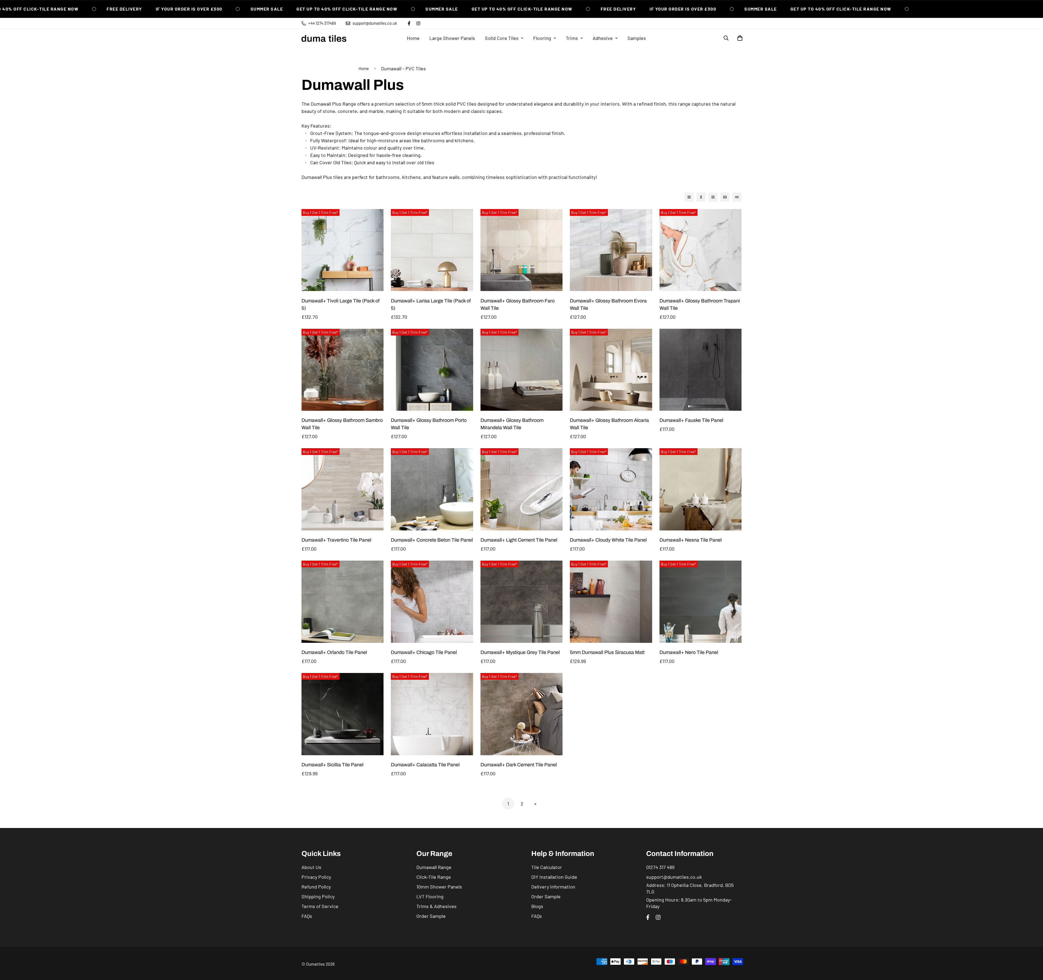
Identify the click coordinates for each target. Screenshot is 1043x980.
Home (413, 38)
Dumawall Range (433, 867)
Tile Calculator (546, 867)
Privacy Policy (316, 877)
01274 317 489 (660, 867)
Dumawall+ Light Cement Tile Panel (518, 540)
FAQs (306, 916)
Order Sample (431, 916)
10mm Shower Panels (439, 887)
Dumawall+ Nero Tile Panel (688, 652)
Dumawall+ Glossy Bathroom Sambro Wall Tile (342, 424)
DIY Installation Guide (554, 877)
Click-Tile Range (433, 877)
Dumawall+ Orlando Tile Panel (334, 652)
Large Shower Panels (452, 38)
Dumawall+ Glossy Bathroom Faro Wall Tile (517, 304)
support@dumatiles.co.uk (674, 877)
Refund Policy (316, 887)
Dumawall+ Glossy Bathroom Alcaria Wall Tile (609, 424)
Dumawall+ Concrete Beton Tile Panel (432, 540)
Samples (636, 38)
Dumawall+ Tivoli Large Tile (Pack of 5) (340, 304)
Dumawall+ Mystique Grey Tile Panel (520, 652)
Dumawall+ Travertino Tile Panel (336, 540)
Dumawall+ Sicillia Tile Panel (332, 764)
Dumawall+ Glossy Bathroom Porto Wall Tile (429, 424)
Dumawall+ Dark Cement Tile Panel (518, 764)
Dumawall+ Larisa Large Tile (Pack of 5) (431, 304)
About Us (311, 867)
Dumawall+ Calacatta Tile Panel (425, 764)
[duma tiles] (323, 38)
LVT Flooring (430, 896)
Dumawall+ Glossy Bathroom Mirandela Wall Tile (512, 424)
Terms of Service (319, 906)
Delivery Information (553, 887)
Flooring (542, 38)
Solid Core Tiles (502, 38)
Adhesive (603, 38)
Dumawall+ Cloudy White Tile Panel (608, 540)
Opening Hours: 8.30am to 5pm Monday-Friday (689, 903)
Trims (572, 38)
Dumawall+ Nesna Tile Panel (690, 540)
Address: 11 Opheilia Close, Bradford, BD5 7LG (690, 888)
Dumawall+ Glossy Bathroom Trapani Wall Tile (699, 304)
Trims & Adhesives (436, 906)
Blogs (537, 906)
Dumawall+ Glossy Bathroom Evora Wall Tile (608, 304)
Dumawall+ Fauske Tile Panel (691, 420)
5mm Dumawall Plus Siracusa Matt (607, 652)
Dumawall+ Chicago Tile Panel (424, 652)
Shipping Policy (318, 896)
